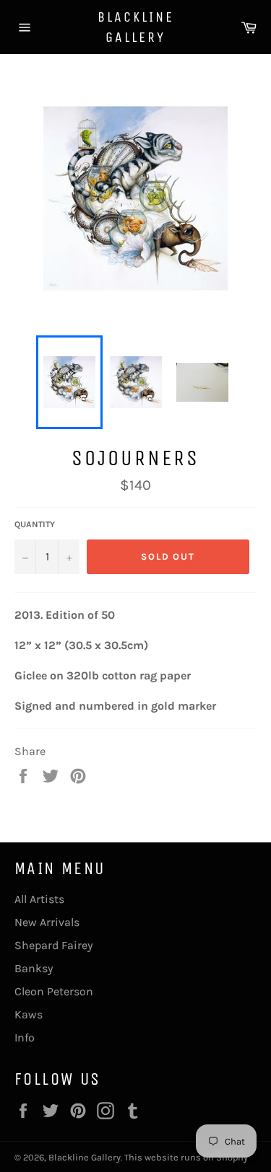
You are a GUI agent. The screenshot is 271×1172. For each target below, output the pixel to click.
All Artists (39, 899)
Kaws (28, 1014)
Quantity (34, 524)
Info (24, 1037)
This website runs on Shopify (186, 1157)
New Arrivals (46, 922)
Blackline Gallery (136, 27)
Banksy (33, 968)
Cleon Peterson (53, 991)
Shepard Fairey (53, 945)
